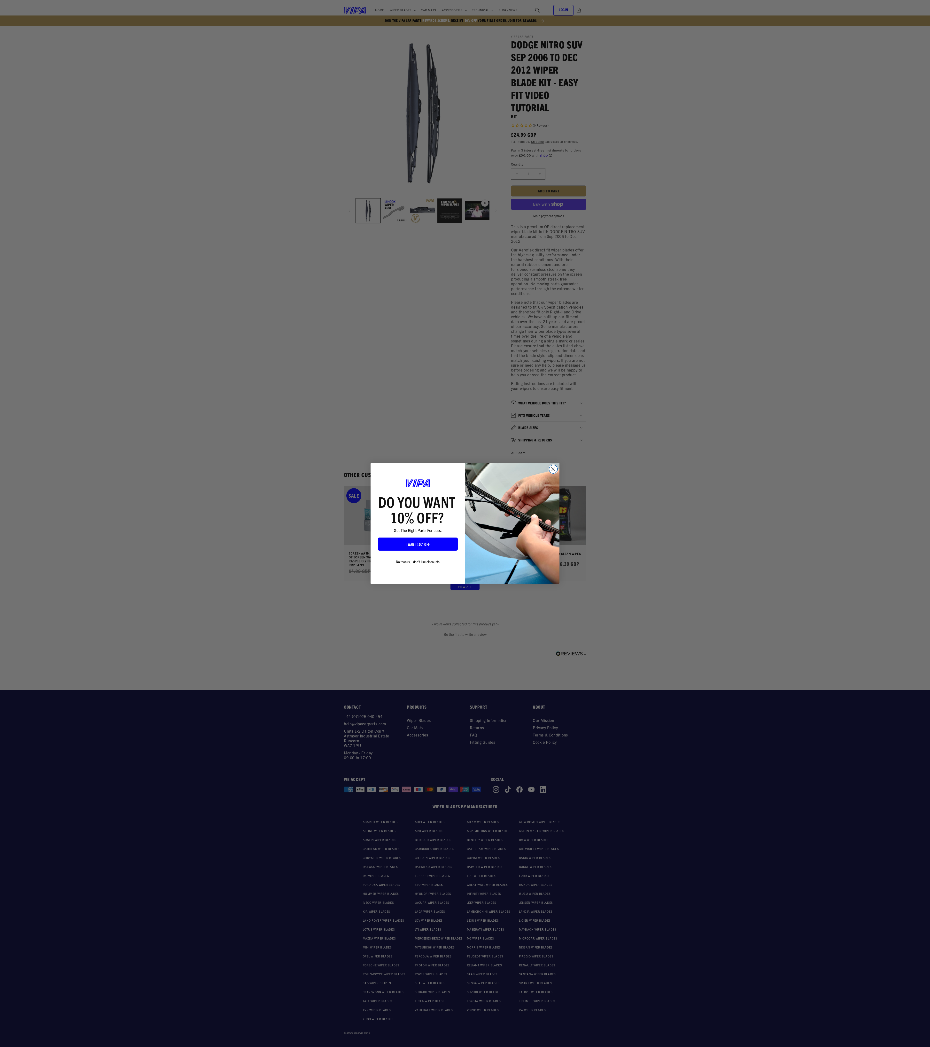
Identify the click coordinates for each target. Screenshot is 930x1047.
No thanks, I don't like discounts (418, 561)
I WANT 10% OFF (418, 544)
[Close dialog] (553, 469)
